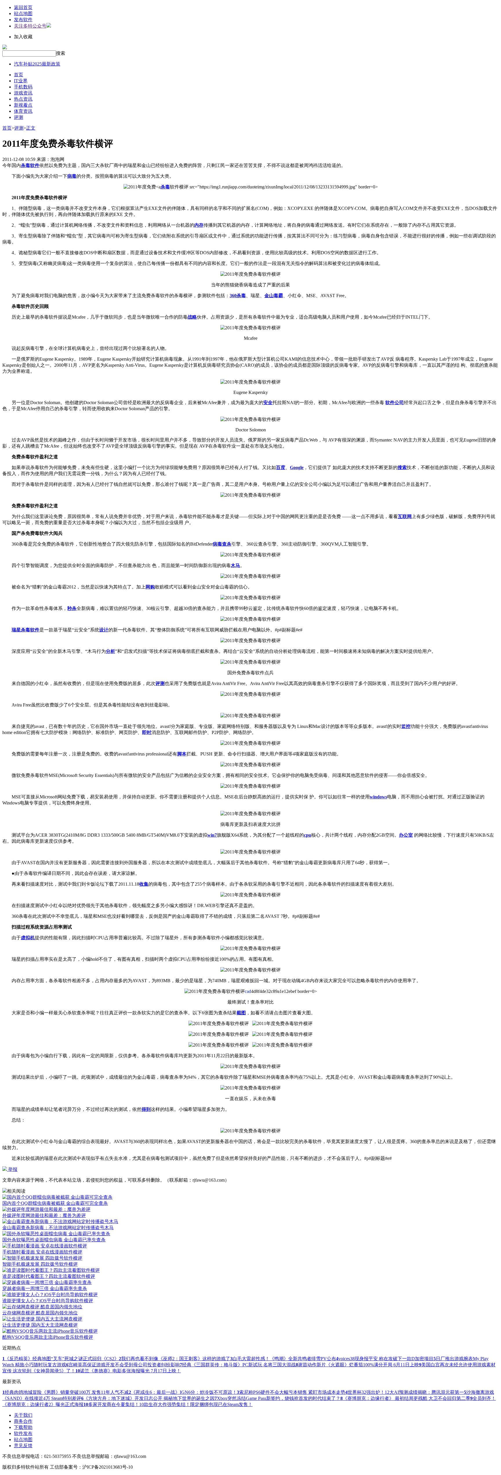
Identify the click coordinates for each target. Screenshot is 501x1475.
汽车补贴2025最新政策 (37, 63)
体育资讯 (23, 111)
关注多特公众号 (30, 25)
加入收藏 (23, 36)
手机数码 (23, 86)
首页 (18, 74)
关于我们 (23, 1415)
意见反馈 (23, 1445)
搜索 (60, 53)
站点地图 (23, 13)
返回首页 (23, 7)
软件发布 (23, 1433)
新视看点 (23, 105)
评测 (18, 117)
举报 (12, 1169)
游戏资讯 (23, 92)
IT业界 (21, 80)
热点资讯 (23, 99)
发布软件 (23, 19)
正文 (30, 128)
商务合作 (23, 1421)
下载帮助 (23, 1427)
